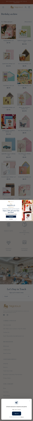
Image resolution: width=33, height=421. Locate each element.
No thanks (11, 219)
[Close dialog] (32, 200)
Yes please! (11, 216)
